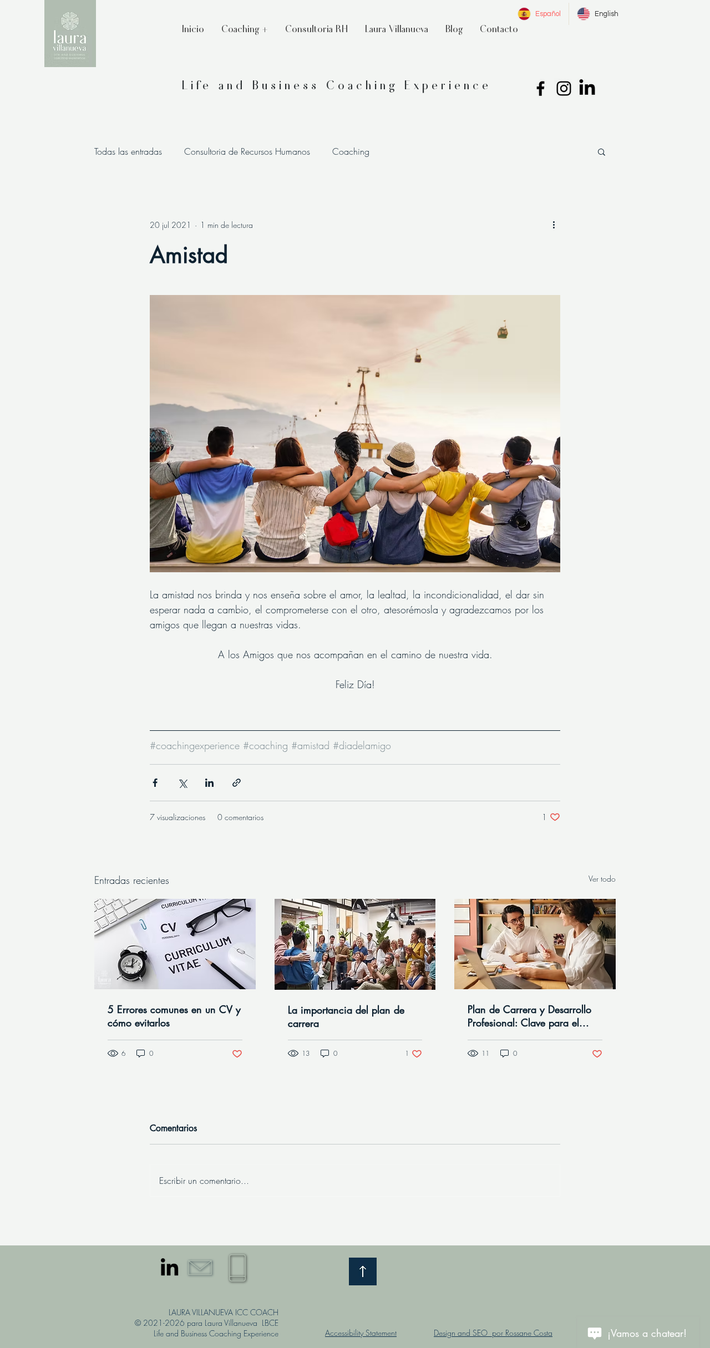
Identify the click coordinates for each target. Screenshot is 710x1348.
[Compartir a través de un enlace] (236, 782)
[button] (316, 28)
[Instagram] (564, 88)
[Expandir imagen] (355, 433)
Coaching (350, 151)
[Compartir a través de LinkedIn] (209, 782)
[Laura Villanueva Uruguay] (169, 1266)
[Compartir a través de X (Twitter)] (182, 782)
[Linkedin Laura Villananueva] (587, 88)
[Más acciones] (553, 224)
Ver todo (602, 878)
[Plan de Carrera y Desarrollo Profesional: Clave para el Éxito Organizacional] (535, 944)
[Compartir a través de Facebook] (155, 782)
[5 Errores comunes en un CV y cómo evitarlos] (175, 944)
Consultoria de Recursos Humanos (247, 151)
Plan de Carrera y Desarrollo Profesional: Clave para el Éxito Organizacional (529, 1016)
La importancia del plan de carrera (346, 1016)
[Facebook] (540, 88)
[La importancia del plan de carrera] (355, 944)
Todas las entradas (128, 151)
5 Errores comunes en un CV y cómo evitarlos (174, 1016)
